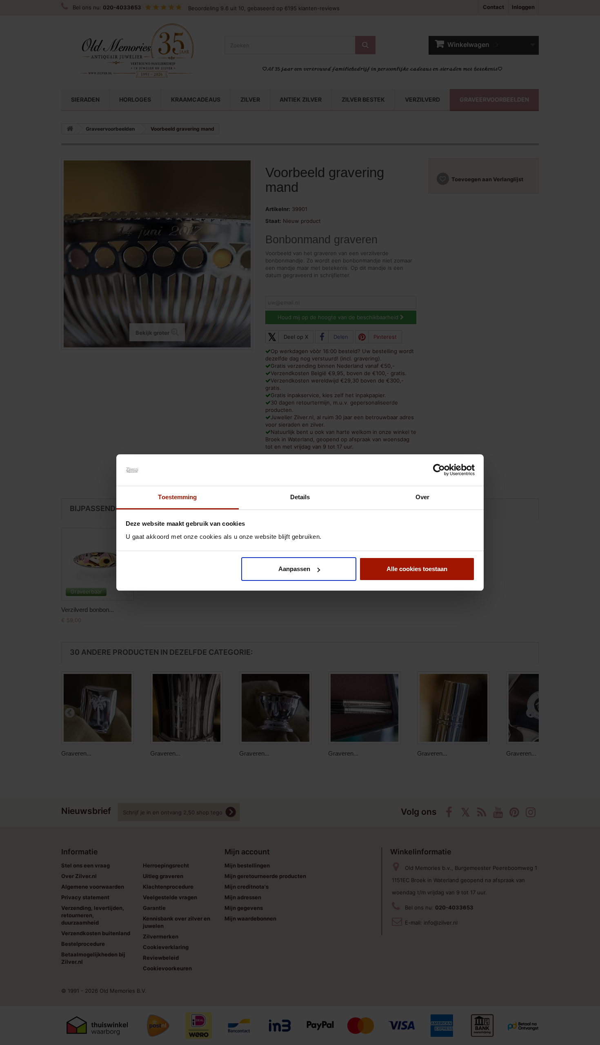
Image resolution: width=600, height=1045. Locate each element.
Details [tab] (300, 497)
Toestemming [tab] (177, 497)
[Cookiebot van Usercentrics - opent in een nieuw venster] (439, 470)
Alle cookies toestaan (417, 568)
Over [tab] (422, 497)
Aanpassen (294, 568)
